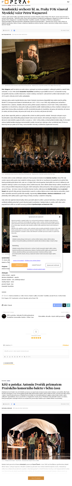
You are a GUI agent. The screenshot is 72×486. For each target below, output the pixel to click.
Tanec (8, 380)
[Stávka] (12, 357)
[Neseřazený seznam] (17, 357)
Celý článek (36, 478)
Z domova (27, 5)
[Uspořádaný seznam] (15, 357)
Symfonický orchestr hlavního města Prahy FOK (25, 298)
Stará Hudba (20, 5)
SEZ (10, 298)
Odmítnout (36, 265)
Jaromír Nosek (53, 295)
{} (26, 356)
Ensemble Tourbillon (43, 295)
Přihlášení (65, 345)
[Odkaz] (24, 357)
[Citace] (19, 357)
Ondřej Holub (62, 295)
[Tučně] (5, 357)
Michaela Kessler (7, 408)
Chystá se (4, 5)
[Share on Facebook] (11, 30)
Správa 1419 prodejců (18, 260)
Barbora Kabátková (14, 295)
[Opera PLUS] (17, 2)
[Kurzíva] (7, 357)
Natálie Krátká (6, 34)
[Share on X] (64, 305)
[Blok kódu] (22, 357)
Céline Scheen (24, 295)
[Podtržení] (10, 357)
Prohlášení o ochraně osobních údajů (36, 269)
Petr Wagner (5, 298)
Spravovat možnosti (53, 265)
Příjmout (19, 265)
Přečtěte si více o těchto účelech (32, 260)
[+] (29, 356)
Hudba (9, 5)
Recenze (14, 5)
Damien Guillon (33, 295)
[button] (60, 217)
